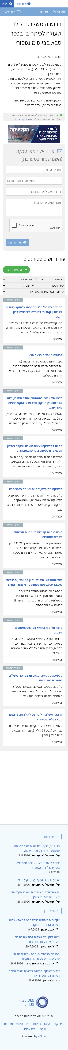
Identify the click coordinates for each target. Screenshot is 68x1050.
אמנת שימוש (23, 1024)
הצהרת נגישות (41, 1024)
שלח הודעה (15, 242)
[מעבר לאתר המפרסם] (34, 134)
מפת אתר (29, 1028)
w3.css (42, 1036)
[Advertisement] (34, 786)
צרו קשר (58, 1024)
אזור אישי (21, 4)
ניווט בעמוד (10, 12)
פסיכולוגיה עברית (51, 12)
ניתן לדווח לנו (20, 119)
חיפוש (5, 4)
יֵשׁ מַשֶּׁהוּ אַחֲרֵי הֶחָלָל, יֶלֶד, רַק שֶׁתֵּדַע (39, 880)
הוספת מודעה (14, 270)
